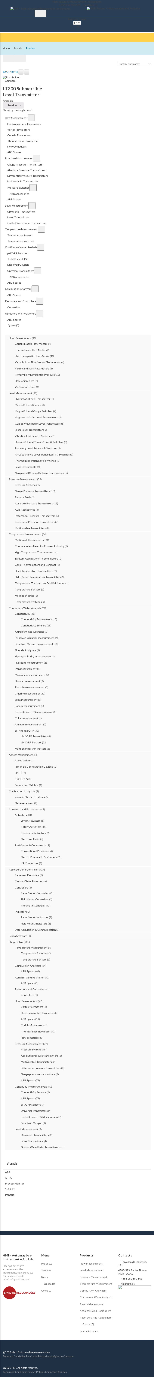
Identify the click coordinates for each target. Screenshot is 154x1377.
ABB (7, 1172)
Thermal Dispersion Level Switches (35, 460)
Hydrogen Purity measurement (33, 656)
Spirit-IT (10, 1189)
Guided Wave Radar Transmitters (40, 1147)
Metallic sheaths (24, 595)
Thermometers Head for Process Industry (39, 546)
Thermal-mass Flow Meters (31, 349)
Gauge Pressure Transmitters (32, 491)
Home (6, 48)
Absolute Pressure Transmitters (34, 503)
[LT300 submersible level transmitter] (11, 77)
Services (46, 1270)
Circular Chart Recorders (29, 881)
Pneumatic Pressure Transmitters (35, 522)
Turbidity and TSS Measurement (40, 1117)
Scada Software (18, 935)
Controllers (21, 887)
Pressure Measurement (23, 479)
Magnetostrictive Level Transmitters (36, 417)
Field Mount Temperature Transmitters (38, 577)
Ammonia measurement (29, 724)
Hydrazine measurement (29, 662)
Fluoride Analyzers (25, 650)
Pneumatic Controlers (34, 905)
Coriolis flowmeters (32, 1025)
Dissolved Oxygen (31, 1123)
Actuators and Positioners (24, 809)
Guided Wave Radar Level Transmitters (38, 423)
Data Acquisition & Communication (35, 929)
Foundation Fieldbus (26, 785)
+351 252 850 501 (70, 5)
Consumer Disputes (56, 1371)
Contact (46, 1290)
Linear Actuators (31, 820)
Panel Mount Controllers (35, 893)
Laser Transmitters (32, 1141)
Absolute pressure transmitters (39, 1055)
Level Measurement (20, 393)
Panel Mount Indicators (34, 917)
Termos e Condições (14, 1356)
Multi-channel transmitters (30, 748)
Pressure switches (32, 1049)
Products (46, 1263)
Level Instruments (25, 466)
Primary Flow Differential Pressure (35, 374)
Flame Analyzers (24, 803)
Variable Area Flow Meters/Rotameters (38, 362)
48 (12, 71)
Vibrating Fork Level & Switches (33, 436)
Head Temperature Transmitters (34, 570)
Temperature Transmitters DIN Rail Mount (40, 583)
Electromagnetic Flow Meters (32, 356)
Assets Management (21, 754)
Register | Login (77, 19)
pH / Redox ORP (24, 730)
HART (18, 772)
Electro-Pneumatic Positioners (39, 857)
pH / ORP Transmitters (34, 736)
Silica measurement (26, 699)
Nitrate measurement (27, 681)
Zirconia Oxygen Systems (30, 797)
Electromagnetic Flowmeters (38, 1012)
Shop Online (16, 942)
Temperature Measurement (25, 534)
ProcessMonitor (14, 1183)
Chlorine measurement (28, 693)
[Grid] (8, 58)
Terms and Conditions (15, 1371)
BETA (8, 1177)
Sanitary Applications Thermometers (36, 558)
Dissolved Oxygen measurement (34, 644)
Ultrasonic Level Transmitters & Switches (39, 442)
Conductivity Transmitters (36, 619)
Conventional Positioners (36, 851)
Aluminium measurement (29, 631)
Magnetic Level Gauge (28, 405)
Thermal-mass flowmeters (36, 1031)
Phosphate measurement (30, 687)
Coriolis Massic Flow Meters (31, 343)
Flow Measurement (20, 338)
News (44, 1277)
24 (8, 71)
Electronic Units (30, 839)
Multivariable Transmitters (30, 528)
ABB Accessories (25, 509)
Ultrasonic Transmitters (35, 1135)
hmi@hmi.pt (90, 5)
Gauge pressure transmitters (38, 1074)
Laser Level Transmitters (29, 429)
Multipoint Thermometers (30, 540)
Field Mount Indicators (34, 923)
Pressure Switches (26, 484)
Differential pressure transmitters (41, 1068)
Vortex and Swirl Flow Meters (32, 368)
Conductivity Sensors (33, 625)
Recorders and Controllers (24, 869)
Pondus (9, 1194)
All (16, 71)
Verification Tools (25, 387)
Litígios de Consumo (62, 1356)
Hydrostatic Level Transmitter (32, 398)
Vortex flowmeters (32, 1006)
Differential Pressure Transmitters (35, 515)
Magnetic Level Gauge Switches (34, 411)
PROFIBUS (21, 779)
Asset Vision (22, 760)
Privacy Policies (36, 1371)
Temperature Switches (28, 601)
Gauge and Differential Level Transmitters (39, 473)
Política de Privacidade (38, 1356)
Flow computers (30, 1037)
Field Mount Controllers (35, 899)
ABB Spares (28, 971)
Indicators (21, 911)
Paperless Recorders (27, 875)
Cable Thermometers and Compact (35, 564)
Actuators (21, 815)
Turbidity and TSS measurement (34, 712)
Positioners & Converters (30, 845)
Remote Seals (23, 497)
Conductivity (22, 613)
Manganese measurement (30, 675)
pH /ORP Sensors (31, 742)
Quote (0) (49, 1283)
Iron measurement (26, 668)
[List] (20, 58)
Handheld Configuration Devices (34, 766)
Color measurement (26, 718)
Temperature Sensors (28, 589)
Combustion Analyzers (22, 791)
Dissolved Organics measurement (34, 637)
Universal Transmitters (34, 1110)
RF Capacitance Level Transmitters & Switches (42, 454)
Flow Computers (24, 380)
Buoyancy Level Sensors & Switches (36, 448)
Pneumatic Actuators (33, 833)
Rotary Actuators (31, 826)
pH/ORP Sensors (31, 1104)
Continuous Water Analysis (25, 608)
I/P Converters (29, 863)
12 (4, 71)
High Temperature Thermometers (35, 552)
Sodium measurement (27, 705)
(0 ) (78, 26)
